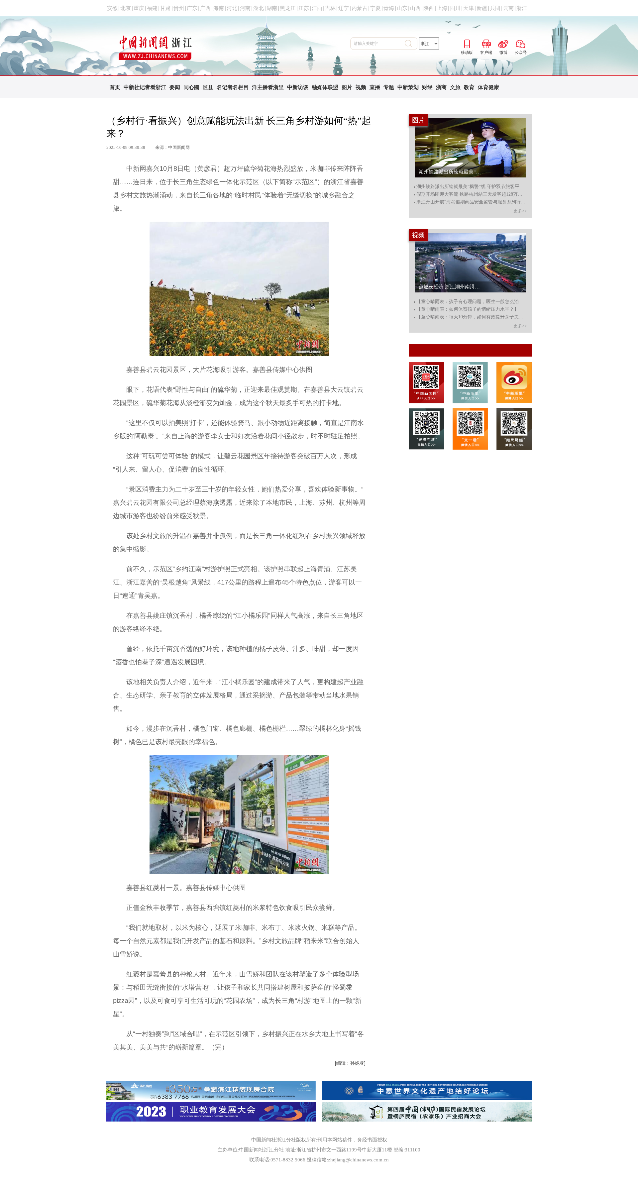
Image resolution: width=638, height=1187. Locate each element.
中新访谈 (297, 87)
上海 (442, 8)
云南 (508, 8)
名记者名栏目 (233, 87)
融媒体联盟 (325, 87)
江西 (317, 8)
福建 (152, 8)
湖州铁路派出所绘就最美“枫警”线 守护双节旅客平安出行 (471, 186)
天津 (468, 8)
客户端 (486, 43)
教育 (469, 87)
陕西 (428, 8)
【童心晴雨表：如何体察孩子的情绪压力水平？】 (467, 309)
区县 (208, 87)
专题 (388, 87)
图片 (347, 87)
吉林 (330, 8)
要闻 (174, 87)
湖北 (258, 8)
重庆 (139, 8)
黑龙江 (288, 8)
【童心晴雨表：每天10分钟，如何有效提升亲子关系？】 (471, 317)
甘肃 (165, 8)
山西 (415, 8)
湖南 (271, 8)
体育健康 (488, 87)
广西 (205, 8)
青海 (388, 8)
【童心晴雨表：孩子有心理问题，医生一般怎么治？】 (471, 301)
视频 (361, 87)
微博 (503, 43)
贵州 (178, 8)
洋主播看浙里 (268, 87)
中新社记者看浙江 (145, 87)
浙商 (441, 87)
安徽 (112, 8)
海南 (218, 8)
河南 (245, 8)
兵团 (495, 8)
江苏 (303, 8)
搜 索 (411, 43)
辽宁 (343, 8)
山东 (402, 8)
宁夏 (375, 8)
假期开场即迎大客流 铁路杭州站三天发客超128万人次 (471, 194)
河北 (232, 8)
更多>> (520, 211)
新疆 (482, 8)
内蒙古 (360, 8)
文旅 (455, 87)
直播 (375, 87)
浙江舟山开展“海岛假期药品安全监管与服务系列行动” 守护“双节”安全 (471, 202)
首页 (115, 87)
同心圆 (191, 87)
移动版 (467, 43)
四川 (455, 8)
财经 (427, 87)
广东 (192, 8)
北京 (125, 8)
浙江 (521, 8)
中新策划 (408, 87)
